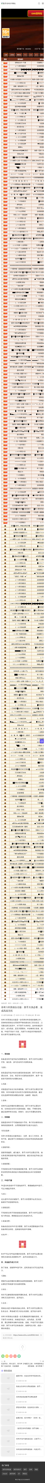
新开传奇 (12, 1473)
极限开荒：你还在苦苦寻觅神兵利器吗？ (29, 1376)
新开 (25, 1469)
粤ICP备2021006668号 (22, 1479)
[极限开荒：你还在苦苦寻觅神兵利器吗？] (8, 1378)
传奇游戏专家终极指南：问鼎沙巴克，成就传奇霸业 (28, 1449)
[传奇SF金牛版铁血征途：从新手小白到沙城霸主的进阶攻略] (8, 1441)
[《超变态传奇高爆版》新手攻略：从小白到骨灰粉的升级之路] (8, 1430)
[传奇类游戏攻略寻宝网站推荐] (8, 1399)
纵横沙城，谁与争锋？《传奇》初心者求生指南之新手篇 (29, 1418)
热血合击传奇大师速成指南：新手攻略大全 (29, 1386)
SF (19, 1473)
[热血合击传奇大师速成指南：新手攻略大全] (8, 1388)
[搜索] (39, 3)
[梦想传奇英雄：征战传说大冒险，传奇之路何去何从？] (8, 1409)
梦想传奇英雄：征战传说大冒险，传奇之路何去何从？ (29, 1407)
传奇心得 (31, 1015)
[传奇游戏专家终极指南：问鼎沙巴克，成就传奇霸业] (8, 1451)
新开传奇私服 (7, 1015)
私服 (36, 1469)
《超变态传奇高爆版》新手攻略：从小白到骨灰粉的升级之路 (29, 1428)
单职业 (25, 1473)
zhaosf (5, 1473)
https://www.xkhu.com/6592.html (26, 1335)
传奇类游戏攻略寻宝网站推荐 (26, 1397)
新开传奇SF (17, 1469)
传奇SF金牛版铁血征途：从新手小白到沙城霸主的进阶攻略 (29, 1439)
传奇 (30, 1469)
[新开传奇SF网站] (11, 3)
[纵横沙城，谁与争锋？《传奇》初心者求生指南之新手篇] (8, 1420)
